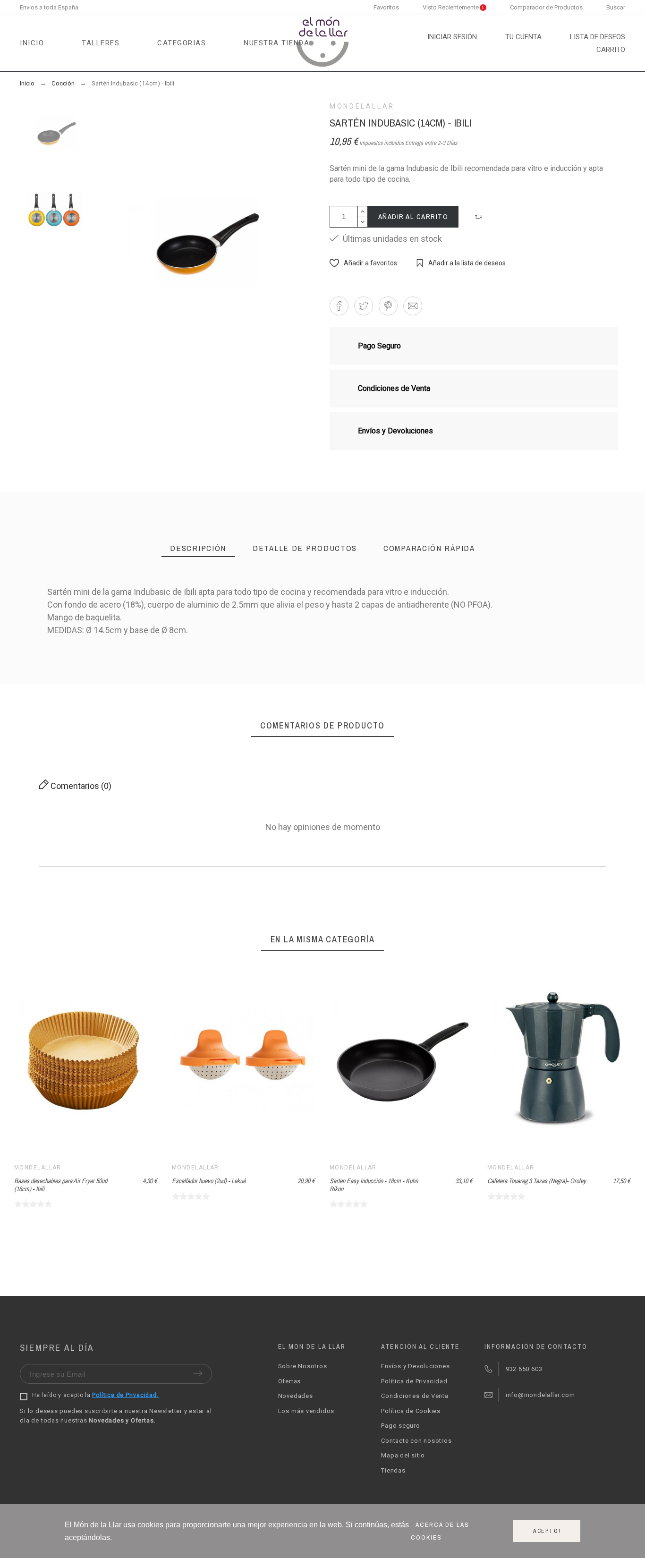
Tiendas (393, 1470)
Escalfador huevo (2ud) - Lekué (209, 1181)
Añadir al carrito (413, 216)
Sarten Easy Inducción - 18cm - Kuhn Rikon (374, 1185)
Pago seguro (400, 1425)
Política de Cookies (411, 1410)
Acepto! (547, 1531)
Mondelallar (362, 106)
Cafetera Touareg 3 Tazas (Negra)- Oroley (536, 1181)
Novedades (295, 1395)
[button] (479, 216)
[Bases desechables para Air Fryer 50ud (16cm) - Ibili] (212, 687)
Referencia (66, 712)
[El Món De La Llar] (322, 43)
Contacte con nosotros (416, 1440)
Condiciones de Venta (415, 1395)
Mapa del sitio (403, 1455)
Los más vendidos (306, 1410)
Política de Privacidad (414, 1381)
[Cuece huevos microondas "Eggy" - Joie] (543, 687)
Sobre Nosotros (302, 1366)
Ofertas (289, 1381)
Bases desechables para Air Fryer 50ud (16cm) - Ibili (60, 1185)
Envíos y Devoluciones (415, 1366)
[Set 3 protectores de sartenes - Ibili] (433, 687)
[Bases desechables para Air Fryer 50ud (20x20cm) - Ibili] (322, 687)
